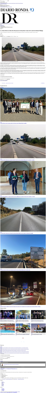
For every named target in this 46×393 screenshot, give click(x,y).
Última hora (3, 3)
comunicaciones (4, 80)
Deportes (14, 3)
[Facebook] (4, 26)
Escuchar (11, 27)
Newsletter (3, 390)
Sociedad (3, 384)
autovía (1, 80)
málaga (6, 80)
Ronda (6, 3)
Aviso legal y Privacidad (14, 391)
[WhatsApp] (2, 26)
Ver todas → (1, 309)
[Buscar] (1, 24)
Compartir (8, 27)
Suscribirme (8, 79)
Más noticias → (2, 87)
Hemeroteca (21, 3)
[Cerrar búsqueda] (8, 0)
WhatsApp (2, 5)
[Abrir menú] (1, 23)
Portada (1, 3)
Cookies (19, 391)
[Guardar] (1, 26)
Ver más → (44, 336)
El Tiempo (19, 3)
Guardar (7, 5)
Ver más (1, 346)
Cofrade (17, 3)
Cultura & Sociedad (11, 3)
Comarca (8, 3)
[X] (3, 26)
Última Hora (3, 382)
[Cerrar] (4, 1)
